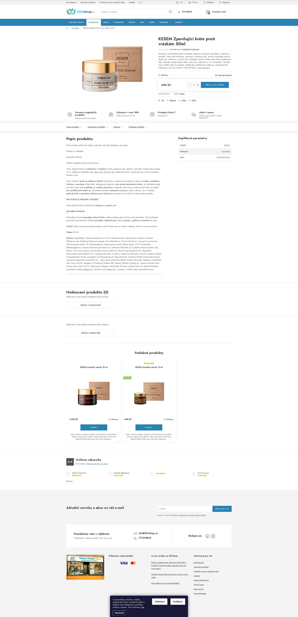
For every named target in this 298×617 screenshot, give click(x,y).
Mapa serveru (199, 589)
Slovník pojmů (199, 585)
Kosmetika (226, 151)
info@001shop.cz (148, 533)
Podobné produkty (136, 127)
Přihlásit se (222, 509)
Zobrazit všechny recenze (97, 463)
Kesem (182, 94)
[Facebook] (207, 536)
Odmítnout (159, 601)
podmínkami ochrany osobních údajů (192, 515)
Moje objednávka (200, 593)
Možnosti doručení (225, 75)
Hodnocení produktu (96, 127)
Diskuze (116, 127)
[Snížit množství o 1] (190, 85)
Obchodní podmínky (87, 2)
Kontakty (132, 2)
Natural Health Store (201, 580)
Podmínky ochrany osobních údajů (112, 2)
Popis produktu (72, 127)
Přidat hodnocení (91, 305)
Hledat (170, 12)
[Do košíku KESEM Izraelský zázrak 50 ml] (93, 427)
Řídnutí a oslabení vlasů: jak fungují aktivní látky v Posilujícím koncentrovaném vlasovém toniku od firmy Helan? (169, 565)
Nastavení (119, 613)
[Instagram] (213, 536)
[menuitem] (76, 22)
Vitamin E (88, 269)
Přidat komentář (90, 333)
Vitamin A (134, 263)
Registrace (226, 2)
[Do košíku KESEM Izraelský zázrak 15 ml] (148, 427)
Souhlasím (177, 601)
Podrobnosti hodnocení (190, 49)
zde (142, 607)
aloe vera (98, 172)
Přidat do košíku (214, 85)
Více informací (203, 67)
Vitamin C (111, 269)
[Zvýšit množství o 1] (198, 85)
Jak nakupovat (71, 2)
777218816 (186, 12)
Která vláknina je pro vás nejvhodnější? (165, 583)
